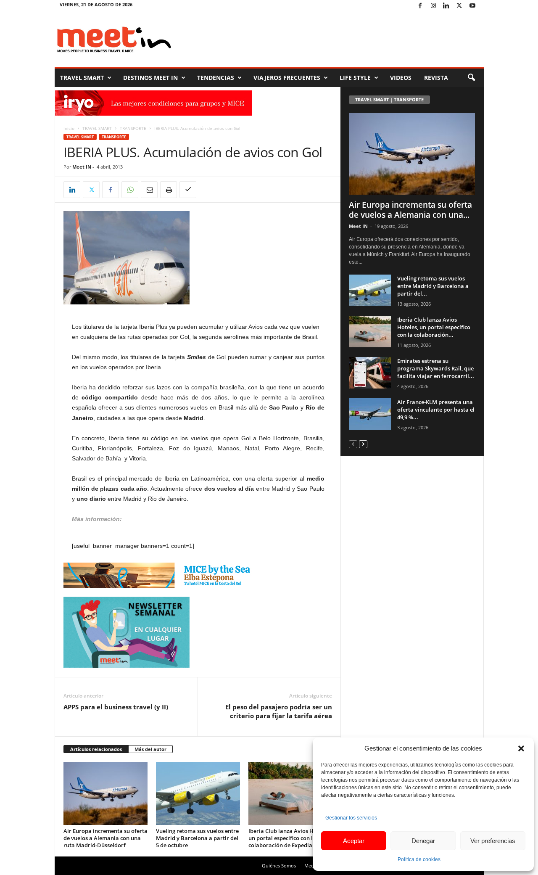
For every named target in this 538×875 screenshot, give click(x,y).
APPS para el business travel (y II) (115, 707)
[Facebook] (420, 6)
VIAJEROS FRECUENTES (286, 78)
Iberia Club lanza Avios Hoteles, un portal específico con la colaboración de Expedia (289, 838)
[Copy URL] (187, 189)
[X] (459, 6)
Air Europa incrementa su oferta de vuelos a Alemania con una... (410, 209)
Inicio (68, 128)
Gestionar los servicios (351, 818)
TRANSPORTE (133, 128)
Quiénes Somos (279, 865)
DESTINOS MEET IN (150, 78)
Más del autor (150, 749)
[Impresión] (168, 189)
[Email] (149, 189)
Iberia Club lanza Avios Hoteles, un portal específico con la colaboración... (433, 327)
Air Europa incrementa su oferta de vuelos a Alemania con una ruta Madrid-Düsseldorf (105, 838)
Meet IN (81, 167)
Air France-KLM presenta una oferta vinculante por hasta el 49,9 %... (436, 409)
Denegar (423, 840)
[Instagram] (433, 6)
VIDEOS (400, 78)
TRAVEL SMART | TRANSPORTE (389, 99)
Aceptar (353, 840)
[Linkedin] (446, 6)
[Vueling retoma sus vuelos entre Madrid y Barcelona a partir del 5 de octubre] (198, 793)
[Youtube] (472, 6)
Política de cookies (419, 859)
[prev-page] (353, 443)
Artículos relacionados (96, 749)
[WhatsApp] (129, 189)
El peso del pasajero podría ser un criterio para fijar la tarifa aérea (278, 711)
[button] (521, 748)
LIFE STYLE (355, 78)
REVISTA (436, 78)
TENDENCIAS (215, 78)
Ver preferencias (492, 840)
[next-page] (363, 443)
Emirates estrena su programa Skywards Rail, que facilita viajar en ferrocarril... (435, 368)
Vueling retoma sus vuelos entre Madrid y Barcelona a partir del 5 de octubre (197, 838)
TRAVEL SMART (82, 78)
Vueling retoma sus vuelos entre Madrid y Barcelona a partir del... (433, 286)
